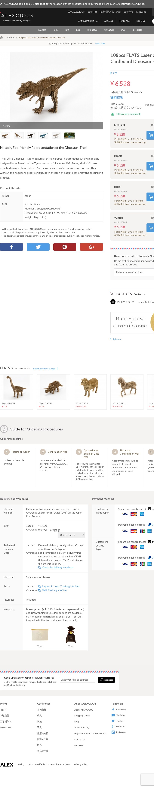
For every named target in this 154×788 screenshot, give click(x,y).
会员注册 (92, 11)
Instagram (121, 732)
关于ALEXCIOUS (76, 11)
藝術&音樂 (109, 30)
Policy (21, 764)
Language (141, 11)
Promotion (5, 727)
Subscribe (100, 43)
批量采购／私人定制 (110, 11)
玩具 (78, 30)
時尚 (123, 30)
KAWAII (10, 37)
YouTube (120, 715)
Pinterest (121, 726)
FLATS (113, 73)
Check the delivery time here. (58, 567)
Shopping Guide (82, 715)
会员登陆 (128, 11)
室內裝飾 (42, 30)
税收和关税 (116, 97)
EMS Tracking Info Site (54, 590)
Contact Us (79, 739)
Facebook (121, 709)
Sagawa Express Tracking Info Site (60, 586)
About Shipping (81, 727)
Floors (3, 709)
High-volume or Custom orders (90, 733)
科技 (67, 30)
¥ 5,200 (49, 530)
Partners (78, 745)
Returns (117, 339)
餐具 (56, 30)
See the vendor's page (44, 368)
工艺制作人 (124, 21)
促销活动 (140, 21)
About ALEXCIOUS (83, 709)
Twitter (119, 720)
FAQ (76, 721)
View (39, 645)
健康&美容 (92, 30)
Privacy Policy (81, 764)
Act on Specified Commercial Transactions (49, 764)
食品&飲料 (137, 30)
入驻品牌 (108, 21)
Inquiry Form (124, 301)
